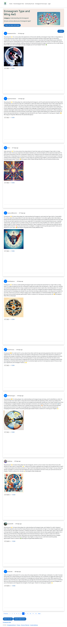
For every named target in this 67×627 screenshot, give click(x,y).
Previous (6, 613)
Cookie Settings (34, 625)
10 (30, 613)
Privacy (18, 625)
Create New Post (20, 619)
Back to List (8, 619)
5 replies (8, 494)
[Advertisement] (33, 80)
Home (10, 3)
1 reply (7, 68)
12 (36, 613)
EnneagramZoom (11, 625)
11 (33, 613)
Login (49, 3)
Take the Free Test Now (12, 25)
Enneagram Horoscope (41, 3)
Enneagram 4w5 (7, 622)
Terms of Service (25, 625)
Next (39, 613)
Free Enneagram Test (18, 3)
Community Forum (29, 3)
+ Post (61, 31)
